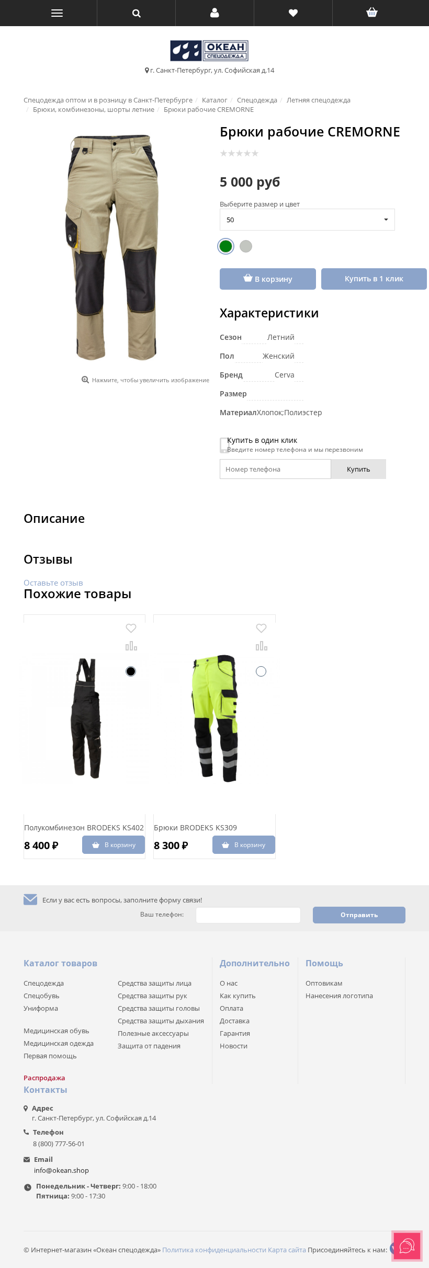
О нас (229, 983)
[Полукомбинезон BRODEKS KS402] (84, 718)
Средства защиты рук (152, 995)
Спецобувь (42, 995)
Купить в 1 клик (374, 278)
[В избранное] (131, 628)
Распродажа (44, 1077)
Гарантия (235, 1033)
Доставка (235, 1020)
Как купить (238, 995)
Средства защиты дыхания (161, 1020)
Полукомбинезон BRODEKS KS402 (84, 827)
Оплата (231, 1008)
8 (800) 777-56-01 (59, 1143)
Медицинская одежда (59, 1043)
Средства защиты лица (154, 983)
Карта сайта (287, 1249)
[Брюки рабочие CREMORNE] (116, 247)
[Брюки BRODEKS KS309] (214, 718)
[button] (215, 13)
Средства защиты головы (159, 1008)
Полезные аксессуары (153, 1033)
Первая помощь (50, 1055)
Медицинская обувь (56, 1030)
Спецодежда (44, 983)
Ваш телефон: (162, 914)
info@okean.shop (61, 1170)
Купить (358, 469)
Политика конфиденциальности (214, 1249)
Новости (233, 1045)
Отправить (359, 914)
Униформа (41, 1008)
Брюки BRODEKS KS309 (195, 827)
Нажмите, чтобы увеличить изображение (150, 380)
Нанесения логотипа (339, 995)
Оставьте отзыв (53, 582)
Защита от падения (149, 1045)
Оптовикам (324, 983)
